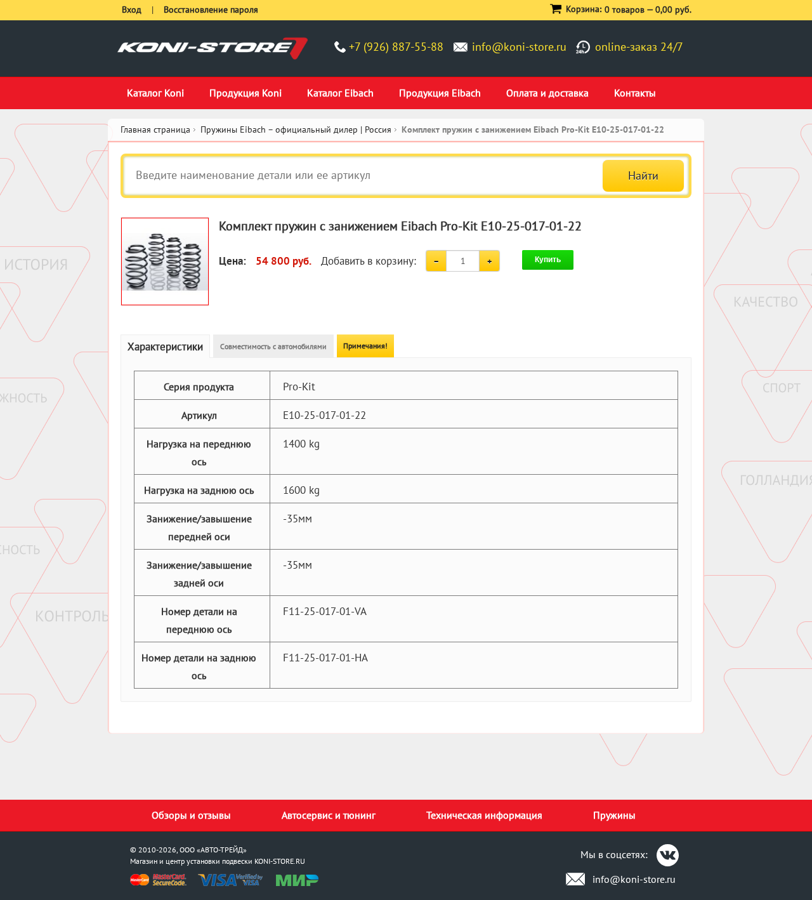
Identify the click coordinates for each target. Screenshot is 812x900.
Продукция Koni (245, 92)
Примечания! (365, 345)
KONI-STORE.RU (279, 861)
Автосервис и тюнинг (329, 815)
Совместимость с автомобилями (273, 346)
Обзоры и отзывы (191, 815)
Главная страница (155, 129)
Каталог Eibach (340, 92)
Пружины (614, 815)
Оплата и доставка (547, 92)
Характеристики (165, 347)
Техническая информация (484, 815)
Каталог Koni (155, 92)
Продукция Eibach (440, 92)
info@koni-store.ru (519, 46)
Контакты (635, 92)
